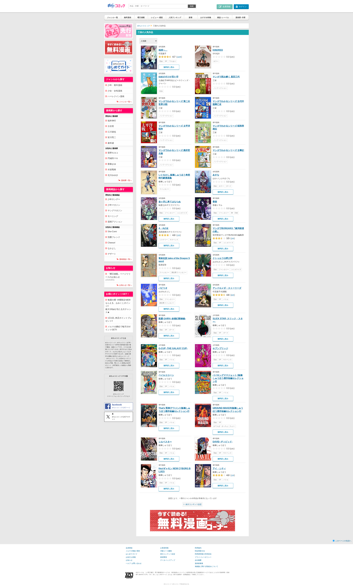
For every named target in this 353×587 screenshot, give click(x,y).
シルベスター (165, 442)
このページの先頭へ (343, 541)
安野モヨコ (113, 153)
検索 (192, 6)
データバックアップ (167, 560)
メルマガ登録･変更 (133, 551)
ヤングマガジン (115, 210)
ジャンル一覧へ (125, 102)
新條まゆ (112, 164)
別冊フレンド (114, 237)
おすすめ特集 (205, 17)
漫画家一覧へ (126, 180)
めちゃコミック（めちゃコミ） (171, 584)
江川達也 (112, 132)
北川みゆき (113, 175)
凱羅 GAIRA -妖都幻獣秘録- (172, 318)
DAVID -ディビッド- (222, 442)
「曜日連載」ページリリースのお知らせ (117, 277)
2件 (230, 238)
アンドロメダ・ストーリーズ (227, 288)
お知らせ (129, 560)
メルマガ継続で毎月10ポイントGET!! (118, 328)
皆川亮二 (112, 137)
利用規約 (198, 548)
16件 (177, 57)
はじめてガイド (131, 554)
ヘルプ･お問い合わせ (133, 563)
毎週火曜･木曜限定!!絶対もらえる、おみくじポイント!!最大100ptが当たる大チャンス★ (118, 306)
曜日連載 (141, 17)
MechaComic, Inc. (185, 584)
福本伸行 (112, 120)
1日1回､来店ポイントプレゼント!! (118, 319)
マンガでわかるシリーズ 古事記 (228, 150)
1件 (176, 235)
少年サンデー (114, 199)
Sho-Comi (112, 231)
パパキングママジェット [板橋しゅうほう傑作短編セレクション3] (228, 378)
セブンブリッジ (220, 348)
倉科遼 (111, 143)
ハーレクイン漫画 (116, 96)
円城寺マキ (113, 158)
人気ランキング (175, 17)
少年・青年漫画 (115, 85)
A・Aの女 (164, 228)
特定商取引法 (200, 551)
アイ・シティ (219, 468)
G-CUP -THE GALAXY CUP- (173, 348)
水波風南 (112, 169)
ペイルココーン (166, 375)
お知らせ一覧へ (125, 285)
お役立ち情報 (131, 557)
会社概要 (198, 560)
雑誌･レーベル (223, 17)
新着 (190, 17)
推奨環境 (163, 557)
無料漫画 (127, 17)
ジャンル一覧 (112, 17)
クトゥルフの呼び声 (222, 258)
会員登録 (129, 548)
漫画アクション (115, 221)
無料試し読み (169, 67)
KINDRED (218, 50)
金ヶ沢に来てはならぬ (170, 201)
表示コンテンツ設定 (167, 554)
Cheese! (111, 242)
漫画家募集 (199, 563)
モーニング (113, 216)
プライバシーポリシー (203, 557)
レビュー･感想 (157, 17)
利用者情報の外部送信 (203, 554)
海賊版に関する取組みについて (206, 566)
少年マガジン (114, 205)
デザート (112, 254)
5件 (230, 295)
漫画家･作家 (240, 17)
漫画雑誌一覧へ (125, 259)
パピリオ (163, 288)
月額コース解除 (166, 551)
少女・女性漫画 (115, 91)
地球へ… (163, 50)
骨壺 (215, 201)
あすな (216, 175)
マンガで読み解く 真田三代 (226, 77)
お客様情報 (164, 548)
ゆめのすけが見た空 (168, 77)
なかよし (112, 248)
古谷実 (111, 126)
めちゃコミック (143, 26)
